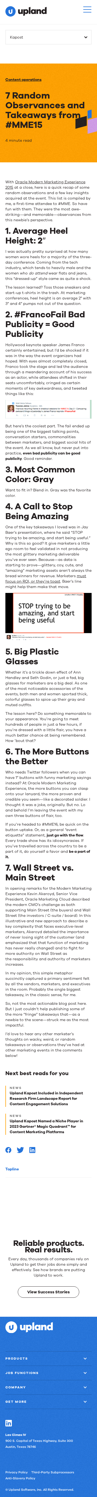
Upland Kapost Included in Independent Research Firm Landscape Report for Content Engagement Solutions (46, 1099)
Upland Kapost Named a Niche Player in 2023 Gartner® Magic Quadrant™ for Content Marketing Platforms (46, 1127)
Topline (12, 1169)
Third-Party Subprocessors (52, 1472)
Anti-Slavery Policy (20, 1478)
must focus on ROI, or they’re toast (45, 578)
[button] (87, 9)
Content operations (23, 79)
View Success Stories (48, 1291)
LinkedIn (8, 1423)
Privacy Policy (16, 1472)
